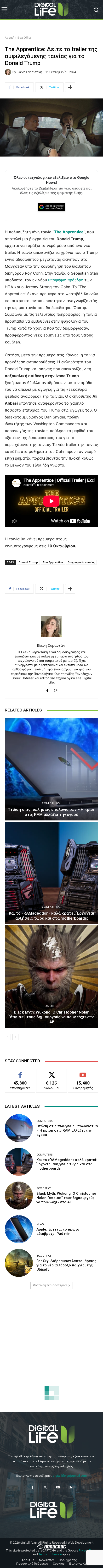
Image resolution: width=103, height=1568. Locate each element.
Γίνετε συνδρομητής (83, 1074)
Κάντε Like (20, 1072)
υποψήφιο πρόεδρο (65, 279)
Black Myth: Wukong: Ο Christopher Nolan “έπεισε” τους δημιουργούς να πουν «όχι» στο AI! (51, 1017)
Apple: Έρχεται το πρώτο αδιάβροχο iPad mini (57, 1231)
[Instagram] (55, 689)
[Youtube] (58, 1487)
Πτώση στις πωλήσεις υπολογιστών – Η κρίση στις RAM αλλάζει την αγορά (52, 812)
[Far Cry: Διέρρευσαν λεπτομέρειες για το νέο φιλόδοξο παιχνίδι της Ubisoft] (19, 1263)
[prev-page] (8, 1037)
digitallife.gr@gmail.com (70, 1475)
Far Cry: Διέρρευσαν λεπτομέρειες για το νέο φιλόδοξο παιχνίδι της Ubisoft (66, 1265)
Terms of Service (50, 1554)
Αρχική (9, 38)
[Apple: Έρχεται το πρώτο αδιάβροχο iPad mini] (19, 1229)
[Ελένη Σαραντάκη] (8, 72)
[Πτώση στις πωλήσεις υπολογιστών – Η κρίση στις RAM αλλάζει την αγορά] (51, 769)
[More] (70, 87)
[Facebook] (47, 689)
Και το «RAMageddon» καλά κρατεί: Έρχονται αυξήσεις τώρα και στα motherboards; (51, 915)
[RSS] (70, 1487)
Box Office (24, 38)
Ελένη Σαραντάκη (29, 72)
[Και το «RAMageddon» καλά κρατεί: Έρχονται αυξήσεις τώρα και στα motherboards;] (51, 873)
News (40, 1224)
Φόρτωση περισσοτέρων (50, 1285)
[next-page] (15, 1037)
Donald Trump (28, 562)
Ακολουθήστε (51, 1072)
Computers (51, 803)
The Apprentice (53, 562)
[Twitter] (45, 1487)
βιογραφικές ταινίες (81, 562)
